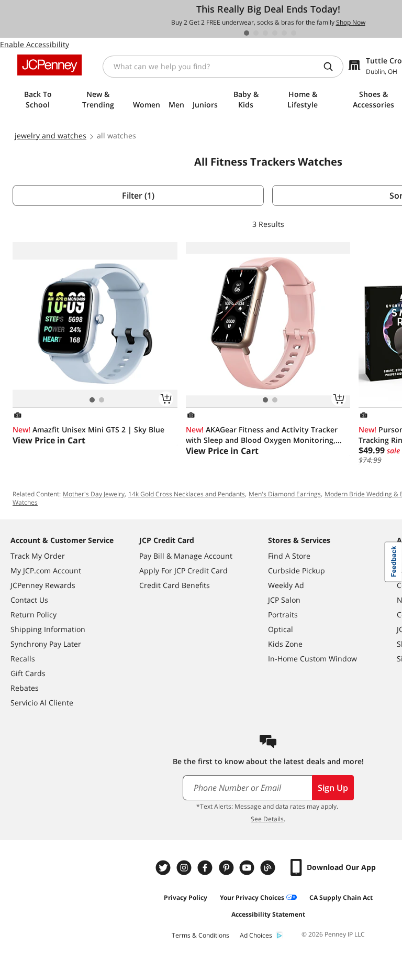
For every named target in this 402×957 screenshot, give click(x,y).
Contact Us (29, 600)
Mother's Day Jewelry (94, 494)
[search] (332, 66)
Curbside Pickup (296, 570)
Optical (280, 629)
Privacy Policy (185, 897)
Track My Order (37, 556)
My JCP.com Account (45, 570)
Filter (138, 195)
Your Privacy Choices (252, 897)
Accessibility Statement (268, 914)
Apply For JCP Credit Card (183, 570)
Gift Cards (28, 673)
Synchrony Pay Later (45, 644)
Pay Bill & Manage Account (185, 556)
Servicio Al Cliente (41, 703)
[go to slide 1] (246, 33)
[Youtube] (248, 867)
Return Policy (33, 614)
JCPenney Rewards (42, 585)
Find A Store (289, 556)
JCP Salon (284, 600)
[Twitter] (164, 867)
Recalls (22, 659)
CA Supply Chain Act (341, 897)
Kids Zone (285, 644)
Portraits (283, 614)
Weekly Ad (286, 585)
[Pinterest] (227, 867)
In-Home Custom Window (312, 659)
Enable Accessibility (34, 44)
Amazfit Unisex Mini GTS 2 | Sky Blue (88, 429)
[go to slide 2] (256, 33)
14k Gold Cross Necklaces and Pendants (186, 494)
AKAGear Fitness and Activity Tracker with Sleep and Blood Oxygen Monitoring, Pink (262, 435)
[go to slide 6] (293, 33)
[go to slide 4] (274, 33)
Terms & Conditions (200, 935)
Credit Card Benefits (174, 585)
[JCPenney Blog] (269, 867)
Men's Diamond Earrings (285, 494)
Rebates (24, 688)
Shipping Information (47, 629)
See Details (267, 818)
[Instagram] (185, 867)
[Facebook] (206, 867)
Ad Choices (256, 935)
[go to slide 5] (284, 33)
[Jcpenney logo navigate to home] (49, 65)
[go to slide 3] (265, 33)
